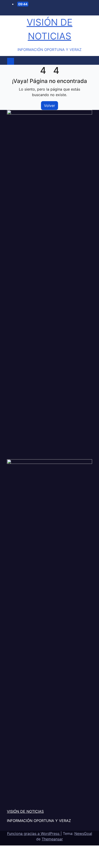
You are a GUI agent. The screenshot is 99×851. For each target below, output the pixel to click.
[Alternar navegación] (51, 61)
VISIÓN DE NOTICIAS (25, 811)
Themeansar (52, 839)
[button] (88, 61)
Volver (49, 105)
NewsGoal (83, 833)
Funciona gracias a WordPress (34, 833)
